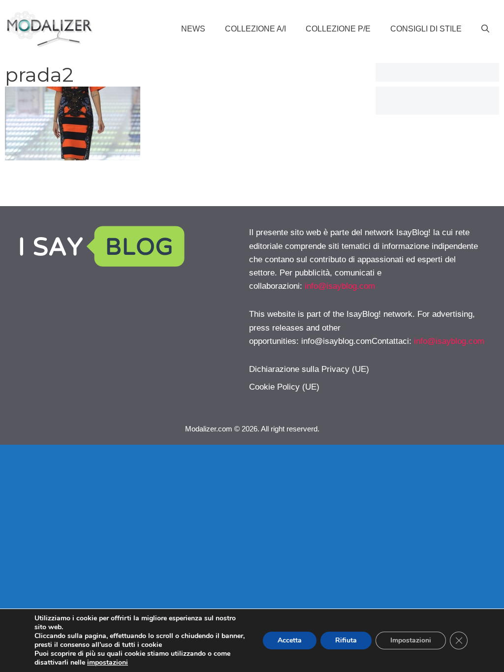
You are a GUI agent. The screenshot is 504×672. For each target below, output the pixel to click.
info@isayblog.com (340, 286)
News (193, 29)
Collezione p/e (338, 29)
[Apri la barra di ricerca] (485, 29)
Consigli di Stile (426, 29)
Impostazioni (410, 640)
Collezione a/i (255, 29)
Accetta (290, 640)
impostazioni (107, 662)
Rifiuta (346, 640)
